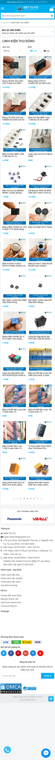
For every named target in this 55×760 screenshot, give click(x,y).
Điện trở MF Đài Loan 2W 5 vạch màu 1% (14, 411)
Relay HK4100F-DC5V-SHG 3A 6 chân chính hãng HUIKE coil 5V (39, 484)
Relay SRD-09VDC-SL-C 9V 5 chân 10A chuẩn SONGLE (13, 338)
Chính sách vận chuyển (11, 578)
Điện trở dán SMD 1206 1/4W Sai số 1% (13, 155)
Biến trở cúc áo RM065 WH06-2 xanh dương (13, 192)
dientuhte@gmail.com (20, 537)
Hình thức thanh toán (11, 602)
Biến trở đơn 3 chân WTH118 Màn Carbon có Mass (13, 265)
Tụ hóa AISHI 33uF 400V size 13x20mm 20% (39, 447)
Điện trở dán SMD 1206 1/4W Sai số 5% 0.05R (39, 119)
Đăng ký (47, 676)
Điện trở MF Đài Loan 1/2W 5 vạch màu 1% (12, 447)
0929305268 (20, 558)
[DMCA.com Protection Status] (11, 688)
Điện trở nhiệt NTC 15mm (40, 227)
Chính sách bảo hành (11, 582)
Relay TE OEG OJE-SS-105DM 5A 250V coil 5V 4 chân (14, 119)
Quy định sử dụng (9, 585)
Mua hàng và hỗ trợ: (27, 2)
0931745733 (34, 547)
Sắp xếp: (6, 47)
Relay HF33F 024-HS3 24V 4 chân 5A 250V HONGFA (12, 82)
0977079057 (20, 547)
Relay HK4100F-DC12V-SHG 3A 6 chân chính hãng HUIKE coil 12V (13, 484)
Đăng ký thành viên (10, 599)
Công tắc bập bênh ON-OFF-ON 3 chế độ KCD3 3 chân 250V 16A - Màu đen (40, 338)
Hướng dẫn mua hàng (11, 595)
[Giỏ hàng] (50, 10)
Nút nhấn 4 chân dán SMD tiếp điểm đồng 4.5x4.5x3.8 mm (14, 301)
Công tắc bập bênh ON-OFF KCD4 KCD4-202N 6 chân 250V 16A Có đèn (13, 374)
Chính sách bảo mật (10, 575)
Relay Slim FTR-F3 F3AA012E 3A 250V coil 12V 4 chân (39, 82)
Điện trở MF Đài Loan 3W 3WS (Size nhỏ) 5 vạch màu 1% (39, 374)
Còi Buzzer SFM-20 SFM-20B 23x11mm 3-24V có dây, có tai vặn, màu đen (40, 192)
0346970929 (34, 558)
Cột (47, 51)
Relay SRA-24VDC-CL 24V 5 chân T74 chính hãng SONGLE (14, 228)
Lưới (34, 51)
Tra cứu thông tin (9, 606)
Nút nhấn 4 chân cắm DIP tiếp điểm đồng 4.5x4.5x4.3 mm (40, 301)
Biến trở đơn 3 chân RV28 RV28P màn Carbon (40, 265)
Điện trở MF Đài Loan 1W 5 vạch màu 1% (39, 411)
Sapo (33, 700)
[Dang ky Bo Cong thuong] (29, 688)
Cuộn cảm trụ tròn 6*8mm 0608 (40, 155)
